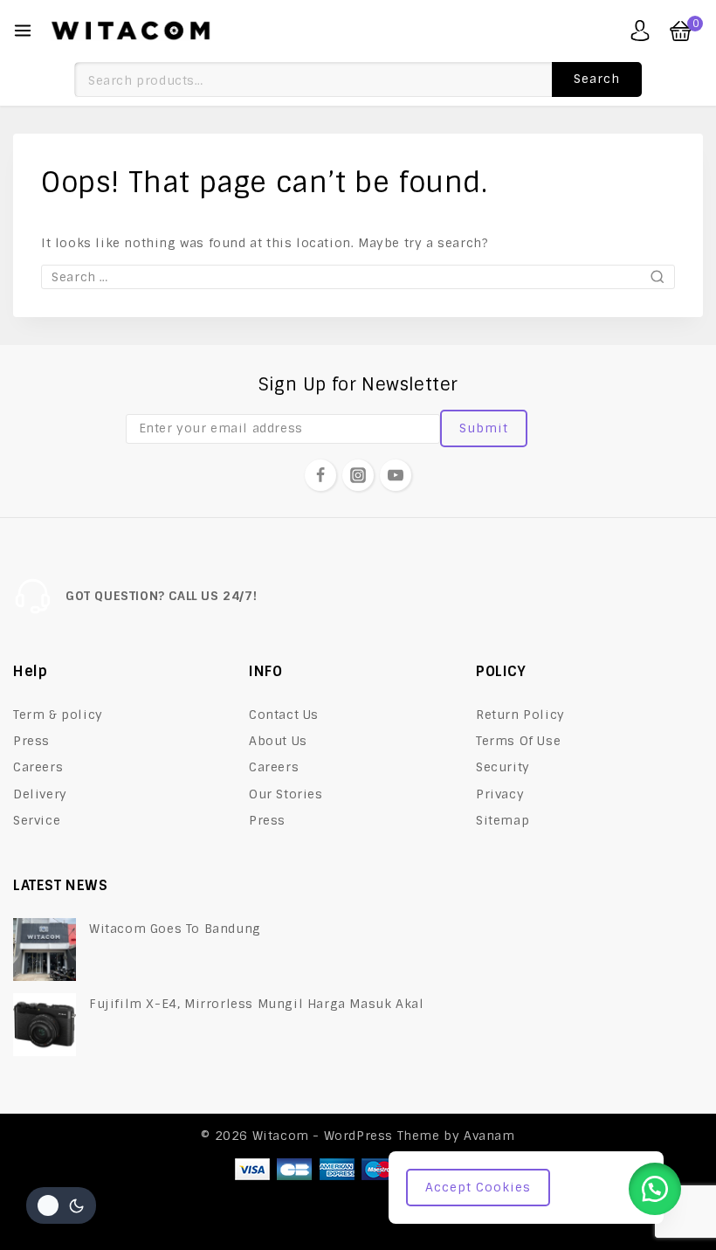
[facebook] (320, 475)
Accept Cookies (478, 1187)
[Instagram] (358, 475)
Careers (38, 767)
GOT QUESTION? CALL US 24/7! (161, 596)
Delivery (40, 794)
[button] (655, 1189)
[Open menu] (22, 30)
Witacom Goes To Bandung (175, 928)
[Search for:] (358, 277)
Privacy (500, 794)
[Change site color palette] (61, 1205)
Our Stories (286, 794)
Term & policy (58, 714)
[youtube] (395, 475)
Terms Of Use (518, 741)
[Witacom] (130, 30)
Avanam (489, 1135)
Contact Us (284, 714)
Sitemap (502, 820)
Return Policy (520, 714)
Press (31, 741)
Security (503, 767)
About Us (278, 741)
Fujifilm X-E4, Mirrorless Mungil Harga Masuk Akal (256, 1004)
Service (36, 820)
